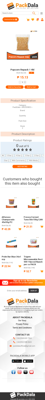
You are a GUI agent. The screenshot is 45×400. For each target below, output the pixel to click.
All (3, 156)
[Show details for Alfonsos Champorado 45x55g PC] (11, 202)
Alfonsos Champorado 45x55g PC (8, 219)
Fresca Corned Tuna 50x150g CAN (33, 218)
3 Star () (28, 156)
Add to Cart (31, 87)
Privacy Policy (22, 324)
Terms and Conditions (22, 328)
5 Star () (10, 156)
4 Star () (19, 156)
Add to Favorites (14, 87)
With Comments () (19, 161)
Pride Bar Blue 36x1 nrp (11, 257)
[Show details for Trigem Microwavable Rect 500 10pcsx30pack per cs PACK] (33, 242)
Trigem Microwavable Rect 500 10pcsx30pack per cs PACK (33, 260)
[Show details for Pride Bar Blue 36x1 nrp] (11, 242)
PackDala (16, 107)
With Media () (34, 161)
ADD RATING (22, 166)
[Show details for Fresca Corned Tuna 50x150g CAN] (33, 202)
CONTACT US (22, 334)
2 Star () (37, 156)
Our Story (22, 320)
